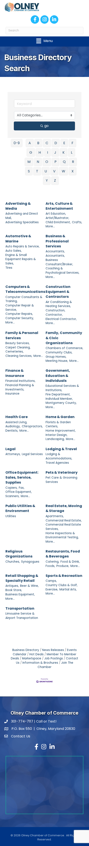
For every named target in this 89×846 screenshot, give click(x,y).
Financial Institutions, (20, 381)
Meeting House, (57, 361)
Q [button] (64, 161)
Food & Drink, (70, 562)
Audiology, (13, 426)
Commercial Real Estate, (64, 520)
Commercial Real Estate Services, (63, 527)
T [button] (37, 171)
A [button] (30, 142)
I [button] (47, 152)
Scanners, (12, 496)
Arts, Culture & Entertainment (59, 206)
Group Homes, (56, 357)
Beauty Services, (17, 343)
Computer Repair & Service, (19, 307)
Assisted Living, (16, 422)
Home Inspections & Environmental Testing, (62, 535)
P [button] (55, 161)
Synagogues (30, 562)
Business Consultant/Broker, (59, 262)
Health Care (16, 416)
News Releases (53, 650)
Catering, (52, 562)
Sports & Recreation (64, 575)
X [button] (73, 171)
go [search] (46, 125)
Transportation (19, 608)
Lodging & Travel (61, 448)
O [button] (46, 161)
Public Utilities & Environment (20, 508)
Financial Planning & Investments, (19, 387)
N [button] (38, 161)
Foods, (50, 566)
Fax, (21, 488)
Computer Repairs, (19, 314)
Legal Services (32, 454)
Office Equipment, (18, 492)
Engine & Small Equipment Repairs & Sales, (20, 259)
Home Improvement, (61, 431)
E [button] (64, 142)
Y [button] (47, 180)
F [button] (72, 142)
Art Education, (56, 214)
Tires (8, 268)
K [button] (63, 152)
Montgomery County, (61, 403)
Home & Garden (60, 416)
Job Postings (53, 658)
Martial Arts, (68, 589)
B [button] (38, 142)
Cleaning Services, (18, 356)
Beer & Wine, (29, 586)
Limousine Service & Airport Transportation (21, 616)
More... (50, 226)
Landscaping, (55, 439)
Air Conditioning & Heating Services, (59, 304)
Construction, (55, 310)
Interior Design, (56, 435)
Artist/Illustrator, (57, 218)
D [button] (55, 142)
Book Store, (13, 590)
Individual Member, (59, 399)
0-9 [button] (17, 142)
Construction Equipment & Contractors (58, 291)
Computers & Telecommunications (25, 289)
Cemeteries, (14, 352)
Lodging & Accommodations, (59, 456)
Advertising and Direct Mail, (21, 216)
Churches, (12, 562)
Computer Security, (19, 318)
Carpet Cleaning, (17, 347)
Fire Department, (58, 394)
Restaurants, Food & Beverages (63, 554)
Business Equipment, (20, 594)
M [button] (28, 161)
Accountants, (55, 251)
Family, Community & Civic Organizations (64, 337)
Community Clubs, (59, 352)
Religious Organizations (18, 554)
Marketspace (31, 658)
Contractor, (54, 315)
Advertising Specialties (22, 222)
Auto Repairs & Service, (22, 246)
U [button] (45, 171)
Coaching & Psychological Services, (62, 270)
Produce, (62, 566)
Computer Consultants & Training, (23, 299)
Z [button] (55, 180)
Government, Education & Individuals (58, 375)
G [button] (30, 152)
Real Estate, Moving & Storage (64, 508)
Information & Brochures (40, 663)
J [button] (55, 152)
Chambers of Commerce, (64, 348)
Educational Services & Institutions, (62, 388)
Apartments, (55, 516)
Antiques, (12, 586)
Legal (10, 448)
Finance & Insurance (14, 373)
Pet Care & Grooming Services (61, 480)
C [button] (47, 142)
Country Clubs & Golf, (62, 585)
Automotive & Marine (18, 238)
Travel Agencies (57, 463)
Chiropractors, (32, 426)
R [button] (73, 161)
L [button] (71, 152)
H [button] (39, 152)
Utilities (10, 516)
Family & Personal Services (21, 335)
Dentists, (11, 431)
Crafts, (77, 222)
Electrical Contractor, (61, 319)
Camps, (51, 581)
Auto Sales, (13, 251)
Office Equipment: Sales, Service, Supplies (21, 477)
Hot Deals (36, 654)
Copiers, (11, 488)
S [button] (29, 171)
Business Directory (25, 650)
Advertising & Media (18, 206)
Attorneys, (13, 454)
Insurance (12, 394)
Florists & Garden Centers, (58, 424)
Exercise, (52, 589)
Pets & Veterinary (62, 472)
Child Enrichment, (58, 222)
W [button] (63, 171)
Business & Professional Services (57, 241)
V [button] (54, 171)
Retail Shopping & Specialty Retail (21, 578)
